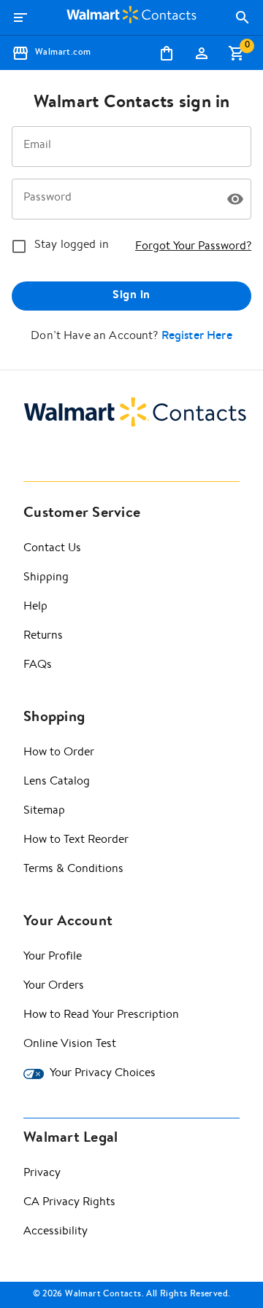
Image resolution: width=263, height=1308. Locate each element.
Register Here (196, 337)
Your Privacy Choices (103, 1074)
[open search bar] (242, 17)
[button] (235, 199)
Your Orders (53, 986)
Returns (43, 636)
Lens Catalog (56, 782)
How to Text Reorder (76, 840)
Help (35, 607)
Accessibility (55, 1232)
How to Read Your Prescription (101, 1015)
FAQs (37, 665)
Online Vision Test (69, 1045)
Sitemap (44, 811)
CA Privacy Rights (69, 1203)
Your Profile (52, 957)
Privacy (42, 1174)
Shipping (46, 578)
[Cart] (236, 53)
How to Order (58, 753)
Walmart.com (63, 53)
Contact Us (52, 549)
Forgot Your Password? (193, 247)
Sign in (131, 296)
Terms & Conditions (73, 870)
